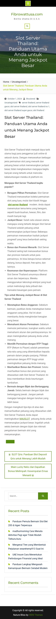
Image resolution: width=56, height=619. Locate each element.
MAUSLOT (25, 418)
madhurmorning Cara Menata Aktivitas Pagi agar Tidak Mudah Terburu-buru (25, 535)
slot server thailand (18, 106)
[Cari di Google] (10, 441)
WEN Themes (36, 615)
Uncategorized (10, 102)
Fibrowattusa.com (27, 14)
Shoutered (30, 99)
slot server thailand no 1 (38, 106)
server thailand (28, 102)
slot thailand (38, 110)
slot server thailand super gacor (18, 110)
